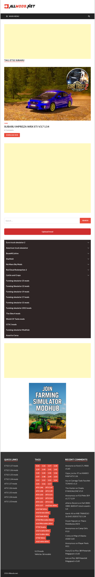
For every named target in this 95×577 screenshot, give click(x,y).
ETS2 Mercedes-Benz (44, 520)
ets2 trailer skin (42, 534)
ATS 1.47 (49, 487)
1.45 (49, 473)
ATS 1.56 (49, 502)
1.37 (49, 466)
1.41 (49, 469)
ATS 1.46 (39, 487)
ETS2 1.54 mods (11, 479)
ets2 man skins (42, 516)
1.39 (37, 469)
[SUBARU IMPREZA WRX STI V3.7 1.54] (47, 95)
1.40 (43, 469)
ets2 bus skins (51, 505)
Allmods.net (13, 573)
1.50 (55, 477)
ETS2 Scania (41, 527)
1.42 (55, 469)
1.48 (43, 477)
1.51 (37, 480)
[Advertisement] (47, 41)
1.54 (55, 480)
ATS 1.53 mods (10, 501)
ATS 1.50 (39, 495)
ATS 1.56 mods (10, 488)
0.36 (37, 466)
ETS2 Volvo (40, 538)
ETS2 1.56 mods (11, 470)
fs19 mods (39, 551)
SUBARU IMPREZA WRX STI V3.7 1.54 (26, 126)
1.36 (43, 466)
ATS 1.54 (49, 498)
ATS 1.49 (49, 491)
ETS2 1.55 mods (11, 474)
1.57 (49, 484)
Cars (6, 123)
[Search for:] (47, 220)
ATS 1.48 (39, 491)
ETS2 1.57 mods (11, 465)
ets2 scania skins (42, 531)
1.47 (37, 477)
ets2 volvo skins (42, 541)
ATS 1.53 (39, 498)
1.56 (43, 484)
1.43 (37, 473)
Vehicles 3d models (43, 554)
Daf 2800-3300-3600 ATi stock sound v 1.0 (77, 506)
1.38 (55, 466)
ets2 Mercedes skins (44, 523)
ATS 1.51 (49, 495)
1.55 (37, 484)
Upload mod (47, 231)
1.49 (49, 477)
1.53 (49, 480)
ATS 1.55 (39, 502)
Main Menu (14, 16)
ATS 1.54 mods (10, 497)
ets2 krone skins (42, 513)
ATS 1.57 (39, 505)
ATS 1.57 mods (10, 483)
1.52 (43, 480)
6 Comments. (9, 130)
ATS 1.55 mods (10, 492)
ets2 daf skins (41, 509)
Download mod (11, 134)
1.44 (43, 473)
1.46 (55, 473)
